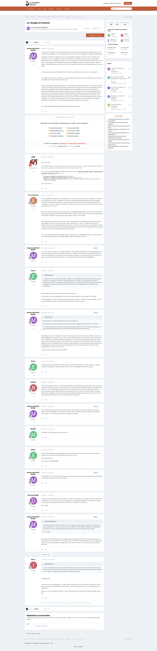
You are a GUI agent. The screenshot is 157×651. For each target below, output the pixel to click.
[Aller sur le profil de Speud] (108, 77)
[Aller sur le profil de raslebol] (33, 388)
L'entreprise (59, 8)
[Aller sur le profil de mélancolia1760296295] (28, 28)
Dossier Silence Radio (56, 128)
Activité (67, 8)
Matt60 (33, 429)
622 (34, 209)
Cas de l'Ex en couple (73, 130)
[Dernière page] (40, 42)
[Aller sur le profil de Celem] (108, 96)
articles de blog (62, 146)
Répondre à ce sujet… (41, 626)
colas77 (115, 107)
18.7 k (33, 171)
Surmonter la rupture (73, 136)
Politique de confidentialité (32, 643)
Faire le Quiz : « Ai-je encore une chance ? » (73, 143)
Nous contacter (78, 646)
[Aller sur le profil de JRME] (33, 162)
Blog (45, 8)
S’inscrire (128, 3)
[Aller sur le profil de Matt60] (33, 434)
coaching (77, 146)
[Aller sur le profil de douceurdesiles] (33, 501)
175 (34, 64)
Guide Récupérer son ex (56, 130)
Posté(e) (47, 48)
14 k (34, 284)
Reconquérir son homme (56, 136)
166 (34, 396)
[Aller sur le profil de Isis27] (33, 565)
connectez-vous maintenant (79, 617)
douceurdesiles (33, 495)
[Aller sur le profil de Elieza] (33, 276)
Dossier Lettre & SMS (73, 128)
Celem (114, 99)
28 (34, 509)
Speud (114, 81)
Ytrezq (114, 90)
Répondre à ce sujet (95, 35)
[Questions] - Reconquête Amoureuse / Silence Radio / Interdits (60, 29)
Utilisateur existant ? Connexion (112, 3)
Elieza (33, 270)
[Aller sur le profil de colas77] (108, 105)
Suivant (36, 42)
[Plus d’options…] (101, 49)
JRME (33, 157)
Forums (39, 8)
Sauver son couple (55, 133)
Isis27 (33, 559)
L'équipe (51, 8)
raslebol (33, 382)
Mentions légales (45, 643)
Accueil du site (30, 8)
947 (34, 573)
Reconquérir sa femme (74, 133)
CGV (52, 643)
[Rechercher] (130, 8)
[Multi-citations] (42, 111)
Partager (86, 28)
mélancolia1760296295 (40, 27)
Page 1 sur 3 (47, 42)
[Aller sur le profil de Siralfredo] (108, 69)
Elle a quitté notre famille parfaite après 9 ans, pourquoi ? (119, 78)
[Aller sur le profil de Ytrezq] (108, 88)
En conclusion (33, 195)
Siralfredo (115, 71)
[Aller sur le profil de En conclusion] (33, 200)
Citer (46, 111)
